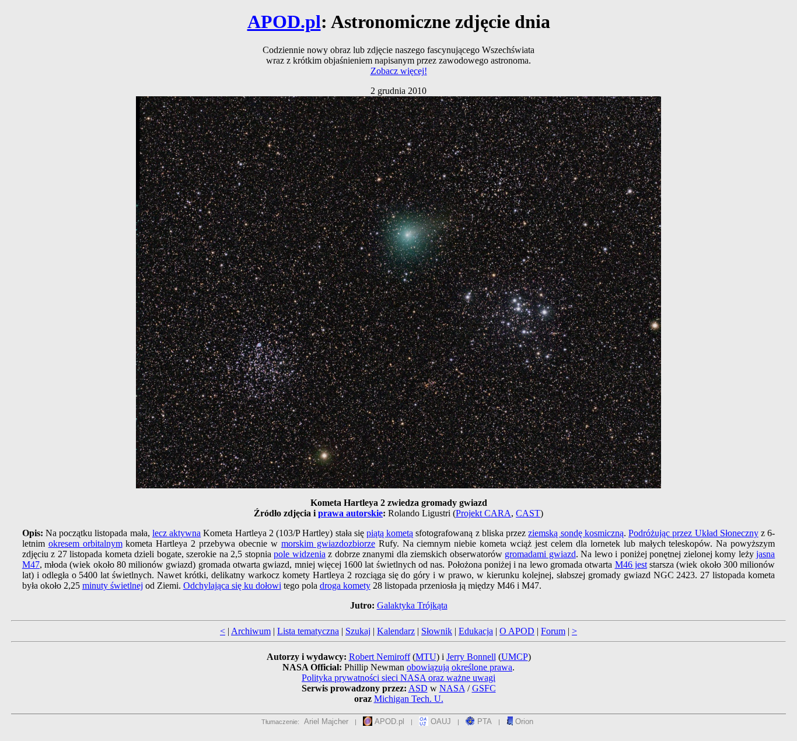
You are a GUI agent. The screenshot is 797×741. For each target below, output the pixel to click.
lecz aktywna (176, 533)
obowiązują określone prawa (459, 667)
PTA (483, 721)
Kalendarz (396, 631)
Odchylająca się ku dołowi (232, 585)
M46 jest (631, 564)
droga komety (345, 585)
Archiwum (251, 631)
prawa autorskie (350, 513)
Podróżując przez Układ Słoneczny (693, 533)
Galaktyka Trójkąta (412, 605)
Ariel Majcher (326, 721)
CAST (528, 513)
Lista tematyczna (308, 631)
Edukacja (476, 631)
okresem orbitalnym (85, 543)
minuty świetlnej (112, 585)
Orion (523, 721)
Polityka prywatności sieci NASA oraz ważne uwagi (398, 678)
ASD (418, 688)
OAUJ (439, 721)
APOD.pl (284, 21)
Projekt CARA (483, 513)
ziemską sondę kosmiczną (575, 533)
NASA (452, 688)
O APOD (516, 631)
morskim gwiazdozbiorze (328, 543)
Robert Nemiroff (379, 657)
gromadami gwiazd (540, 554)
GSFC (484, 688)
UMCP (514, 657)
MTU (425, 657)
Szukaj (357, 631)
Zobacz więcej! (398, 71)
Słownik (436, 631)
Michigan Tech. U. (408, 699)
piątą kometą (389, 533)
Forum (553, 631)
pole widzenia (300, 554)
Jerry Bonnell (471, 657)
